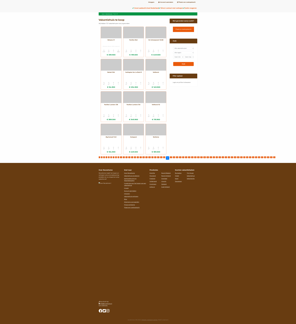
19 (146, 157)
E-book (126, 188)
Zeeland (163, 184)
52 (247, 157)
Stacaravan (178, 181)
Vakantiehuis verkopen (131, 196)
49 (238, 157)
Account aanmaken (130, 191)
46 (229, 157)
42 (216, 157)
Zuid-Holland (165, 187)
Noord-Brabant (166, 173)
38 (204, 157)
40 (211, 157)
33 (189, 157)
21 (152, 157)
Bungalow (178, 173)
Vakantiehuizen (108, 13)
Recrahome (111, 9)
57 (262, 157)
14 (132, 157)
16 (137, 157)
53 (250, 157)
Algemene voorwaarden (131, 202)
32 (186, 157)
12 (126, 157)
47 (232, 157)
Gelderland (153, 181)
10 (121, 157)
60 (271, 157)
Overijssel (164, 178)
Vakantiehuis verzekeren (131, 176)
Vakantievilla (190, 178)
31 (183, 157)
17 (140, 157)
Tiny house (190, 173)
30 (180, 157)
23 (158, 157)
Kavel (176, 178)
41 (213, 157)
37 (201, 157)
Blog (125, 199)
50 (241, 157)
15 (135, 157)
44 (223, 157)
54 (253, 157)
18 (143, 157)
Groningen (153, 184)
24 (161, 157)
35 (195, 157)
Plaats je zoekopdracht (183, 29)
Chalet (177, 176)
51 (244, 157)
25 (164, 157)
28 (174, 157)
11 (123, 157)
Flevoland (153, 176)
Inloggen (127, 193)
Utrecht (163, 181)
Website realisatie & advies (149, 320)
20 (149, 157)
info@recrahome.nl (106, 303)
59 (268, 157)
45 (226, 157)
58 (265, 157)
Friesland (152, 178)
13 (129, 157)
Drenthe (152, 173)
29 (177, 157)
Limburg (152, 187)
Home (103, 13)
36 (198, 157)
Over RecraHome (129, 173)
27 (171, 157)
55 (256, 157)
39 (207, 157)
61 (274, 157)
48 (235, 157)
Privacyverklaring (129, 205)
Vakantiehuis (191, 176)
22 (155, 157)
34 (192, 157)
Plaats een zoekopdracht (132, 207)
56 (259, 157)
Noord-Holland (166, 176)
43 (220, 157)
